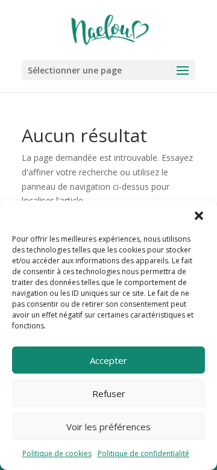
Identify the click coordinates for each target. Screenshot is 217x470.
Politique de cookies (57, 453)
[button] (199, 216)
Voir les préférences (108, 427)
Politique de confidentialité (143, 453)
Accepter (108, 360)
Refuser (108, 393)
